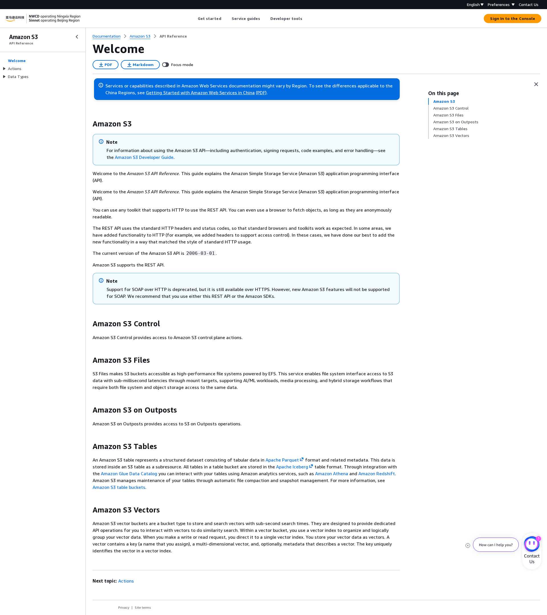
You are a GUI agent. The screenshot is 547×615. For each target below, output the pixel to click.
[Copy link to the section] (88, 124)
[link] (173, 36)
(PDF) (261, 92)
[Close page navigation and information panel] (536, 84)
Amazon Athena (331, 473)
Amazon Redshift (376, 473)
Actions (126, 581)
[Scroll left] (193, 18)
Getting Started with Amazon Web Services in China (200, 92)
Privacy (123, 607)
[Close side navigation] (77, 36)
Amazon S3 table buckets (119, 487)
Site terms (143, 607)
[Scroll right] (306, 18)
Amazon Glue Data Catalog (129, 473)
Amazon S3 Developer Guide (144, 157)
